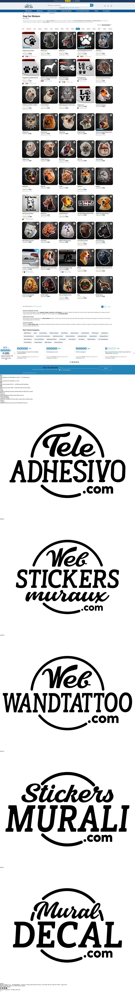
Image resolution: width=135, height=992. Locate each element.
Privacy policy (14, 399)
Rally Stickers (104, 333)
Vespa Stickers (93, 336)
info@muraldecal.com (5, 402)
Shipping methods (4, 391)
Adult (35, 333)
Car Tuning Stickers (103, 339)
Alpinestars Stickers (51, 339)
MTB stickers (95, 333)
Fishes (72, 28)
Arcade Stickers (85, 333)
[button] (23, 56)
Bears (62, 28)
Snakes (110, 28)
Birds (67, 28)
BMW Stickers (27, 333)
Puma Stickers (72, 339)
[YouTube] (6, 988)
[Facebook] (3, 988)
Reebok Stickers (91, 339)
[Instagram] (1, 988)
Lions (51, 28)
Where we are (20, 395)
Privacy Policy (67, 370)
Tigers (94, 28)
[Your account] (108, 6)
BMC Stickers (48, 342)
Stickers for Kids (52, 11)
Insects (39, 28)
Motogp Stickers (104, 336)
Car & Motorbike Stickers (82, 11)
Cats (35, 28)
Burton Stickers (28, 339)
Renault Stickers (58, 342)
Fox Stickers (82, 339)
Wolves (56, 28)
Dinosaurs (28, 28)
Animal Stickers (43, 13)
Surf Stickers (62, 339)
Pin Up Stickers (27, 342)
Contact (2, 401)
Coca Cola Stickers (39, 339)
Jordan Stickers (38, 342)
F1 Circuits (72, 7)
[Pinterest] (5, 988)
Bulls (99, 28)
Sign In (106, 368)
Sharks (88, 28)
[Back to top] (1, 991)
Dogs (78, 28)
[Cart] (111, 6)
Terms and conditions (5, 399)
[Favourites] (105, 6)
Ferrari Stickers (43, 333)
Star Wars (77, 7)
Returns (21, 391)
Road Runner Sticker (58, 336)
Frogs (83, 28)
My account (14, 402)
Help (19, 402)
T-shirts (96, 11)
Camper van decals (66, 11)
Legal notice (22, 399)
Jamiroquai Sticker (82, 336)
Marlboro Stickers (54, 333)
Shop (1, 390)
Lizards (45, 28)
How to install (29, 391)
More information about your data (29, 372)
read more (115, 353)
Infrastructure (12, 395)
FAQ (24, 391)
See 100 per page (36, 306)
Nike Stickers (64, 333)
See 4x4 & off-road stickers (43, 336)
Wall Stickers (28, 11)
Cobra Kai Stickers (70, 336)
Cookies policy (29, 399)
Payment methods (14, 391)
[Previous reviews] (15, 353)
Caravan (67, 7)
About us (2, 394)
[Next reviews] (134, 353)
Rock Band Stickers (28, 336)
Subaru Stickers (74, 333)
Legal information (4, 397)
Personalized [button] (106, 11)
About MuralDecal (4, 395)
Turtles (104, 28)
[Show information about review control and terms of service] (12, 355)
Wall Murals (40, 11)
